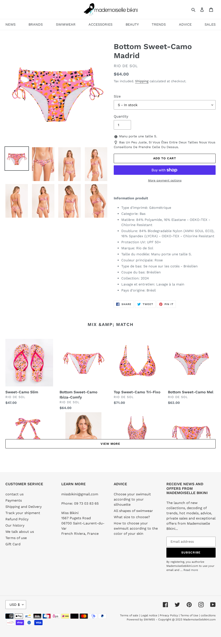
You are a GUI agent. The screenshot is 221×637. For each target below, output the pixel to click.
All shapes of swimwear (133, 511)
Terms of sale (129, 615)
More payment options (165, 180)
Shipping (141, 81)
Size (117, 96)
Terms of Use (189, 615)
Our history (14, 525)
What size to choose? (132, 517)
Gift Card (13, 544)
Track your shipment (22, 513)
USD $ (14, 605)
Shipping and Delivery (23, 507)
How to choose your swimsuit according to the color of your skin (136, 528)
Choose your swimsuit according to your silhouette (132, 499)
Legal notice (149, 615)
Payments (13, 500)
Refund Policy (16, 519)
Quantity (121, 116)
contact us (14, 494)
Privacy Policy (169, 615)
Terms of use (16, 538)
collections (208, 615)
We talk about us (19, 532)
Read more (190, 570)
